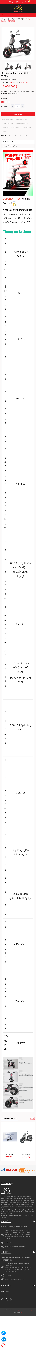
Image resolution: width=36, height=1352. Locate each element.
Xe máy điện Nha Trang (21, 119)
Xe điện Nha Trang (26, 127)
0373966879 (8, 1242)
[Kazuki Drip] (10, 1136)
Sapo (21, 1312)
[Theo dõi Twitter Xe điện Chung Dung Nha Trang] (6, 1299)
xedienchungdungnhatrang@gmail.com (15, 1246)
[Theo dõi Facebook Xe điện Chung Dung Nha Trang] (2, 1299)
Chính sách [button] (6, 1285)
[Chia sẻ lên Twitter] (15, 135)
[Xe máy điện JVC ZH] (26, 1136)
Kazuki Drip (9, 1154)
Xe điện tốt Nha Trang (7, 123)
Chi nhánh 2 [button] (6, 1252)
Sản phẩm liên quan (9, 1118)
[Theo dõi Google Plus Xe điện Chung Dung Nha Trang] (10, 1299)
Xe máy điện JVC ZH (26, 1154)
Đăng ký (12, 2)
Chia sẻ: (4, 135)
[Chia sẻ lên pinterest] (21, 135)
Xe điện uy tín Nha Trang (22, 123)
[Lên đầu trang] (30, 1348)
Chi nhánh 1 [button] (6, 1221)
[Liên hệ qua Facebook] (3, 1333)
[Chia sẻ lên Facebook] (10, 135)
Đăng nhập (20, 2)
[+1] (26, 135)
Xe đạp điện (5, 127)
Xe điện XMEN (9, 119)
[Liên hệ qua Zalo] (3, 1339)
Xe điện (4, 131)
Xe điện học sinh (15, 127)
